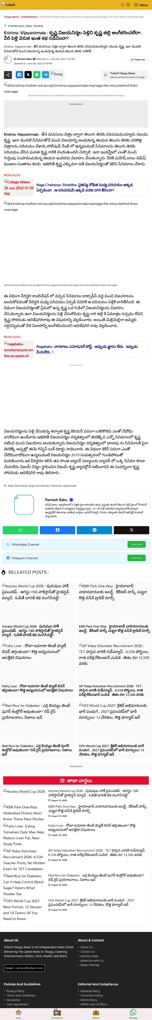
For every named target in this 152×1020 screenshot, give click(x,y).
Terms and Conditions (21, 995)
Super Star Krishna (17, 485)
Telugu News (11, 16)
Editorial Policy (90, 991)
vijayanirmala (69, 485)
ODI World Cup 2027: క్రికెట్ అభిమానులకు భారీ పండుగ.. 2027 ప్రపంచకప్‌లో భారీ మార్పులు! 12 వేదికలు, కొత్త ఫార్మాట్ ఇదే (111, 750)
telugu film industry (38, 485)
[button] (128, 5)
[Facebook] (19, 74)
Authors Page (89, 956)
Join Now (136, 544)
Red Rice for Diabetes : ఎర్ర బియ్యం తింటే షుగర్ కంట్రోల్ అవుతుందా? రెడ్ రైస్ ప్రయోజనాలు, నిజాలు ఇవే (37, 750)
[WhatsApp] (36, 74)
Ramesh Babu (24, 58)
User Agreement (17, 1004)
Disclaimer (14, 1000)
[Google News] (57, 75)
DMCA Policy (89, 1000)
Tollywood (56, 485)
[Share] (8, 75)
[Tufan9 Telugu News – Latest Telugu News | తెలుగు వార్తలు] (11, 5)
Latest (28, 25)
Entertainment (29, 16)
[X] (28, 74)
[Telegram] (45, 74)
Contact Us (88, 951)
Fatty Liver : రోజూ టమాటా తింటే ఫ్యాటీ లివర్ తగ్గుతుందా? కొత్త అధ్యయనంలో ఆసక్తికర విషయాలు (37, 688)
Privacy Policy (15, 991)
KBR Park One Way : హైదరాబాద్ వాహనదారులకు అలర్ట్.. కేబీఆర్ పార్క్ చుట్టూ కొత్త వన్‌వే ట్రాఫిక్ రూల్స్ (114, 628)
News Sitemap (90, 965)
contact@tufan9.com (29, 968)
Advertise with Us (92, 960)
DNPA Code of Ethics (94, 1004)
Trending (38, 25)
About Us (87, 947)
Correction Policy (92, 995)
